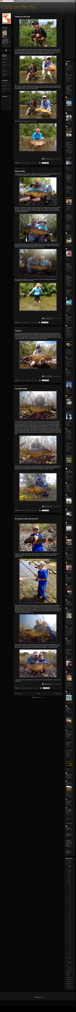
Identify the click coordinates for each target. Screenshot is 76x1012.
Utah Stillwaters (68, 497)
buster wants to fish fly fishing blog (69, 216)
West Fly (4, 62)
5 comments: (35, 510)
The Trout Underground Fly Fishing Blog (69, 472)
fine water (68, 761)
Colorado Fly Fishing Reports (69, 611)
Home (38, 693)
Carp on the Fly (18, 7)
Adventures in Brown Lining (69, 318)
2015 (68, 862)
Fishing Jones (68, 371)
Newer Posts (18, 693)
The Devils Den (6, 88)
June (70, 877)
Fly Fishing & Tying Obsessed (69, 587)
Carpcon (18, 331)
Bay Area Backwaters (69, 525)
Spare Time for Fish (69, 640)
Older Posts (58, 693)
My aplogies (68, 777)
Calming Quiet (69, 604)
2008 (68, 983)
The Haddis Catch (69, 650)
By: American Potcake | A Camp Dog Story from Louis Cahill (69, 435)
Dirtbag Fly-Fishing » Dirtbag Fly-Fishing (69, 176)
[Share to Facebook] (46, 163)
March (69, 962)
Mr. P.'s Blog (69, 299)
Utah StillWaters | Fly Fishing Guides (69, 277)
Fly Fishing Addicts (4, 75)
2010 (68, 979)
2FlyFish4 (68, 250)
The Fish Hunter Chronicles (69, 265)
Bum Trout (68, 564)
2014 (68, 970)
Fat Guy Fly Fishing (69, 674)
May (70, 881)
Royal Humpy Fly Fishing (69, 852)
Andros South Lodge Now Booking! (69, 92)
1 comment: (34, 322)
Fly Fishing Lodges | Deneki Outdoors (69, 87)
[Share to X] (45, 163)
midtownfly (69, 801)
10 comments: (35, 688)
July (70, 874)
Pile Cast (68, 65)
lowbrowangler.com (69, 743)
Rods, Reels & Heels (69, 659)
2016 (68, 860)
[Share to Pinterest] (48, 163)
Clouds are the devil (22, 17)
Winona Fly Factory (69, 290)
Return (67, 744)
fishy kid (68, 818)
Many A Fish (69, 341)
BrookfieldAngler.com (69, 412)
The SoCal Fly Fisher (68, 158)
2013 (68, 972)
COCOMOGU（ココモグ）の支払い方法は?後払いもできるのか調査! (69, 149)
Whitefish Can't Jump (69, 187)
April (70, 957)
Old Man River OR (68, 602)
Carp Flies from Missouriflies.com (69, 144)
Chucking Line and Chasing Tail (69, 236)
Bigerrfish (68, 717)
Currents (68, 511)
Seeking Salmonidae (69, 828)
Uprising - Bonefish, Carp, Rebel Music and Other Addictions (69, 843)
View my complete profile (6, 45)
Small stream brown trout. (69, 456)
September (69, 871)
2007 (68, 985)
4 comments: (35, 162)
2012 (68, 974)
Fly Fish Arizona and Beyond (69, 834)
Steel (67, 538)
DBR (3, 91)
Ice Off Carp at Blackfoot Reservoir (69, 268)
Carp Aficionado (69, 381)
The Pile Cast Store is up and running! (69, 68)
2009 (68, 981)
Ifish (3, 68)
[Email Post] (40, 162)
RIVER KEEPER (68, 708)
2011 (68, 977)
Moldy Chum (69, 823)
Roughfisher (69, 577)
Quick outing (20, 171)
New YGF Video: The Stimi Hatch (68, 489)
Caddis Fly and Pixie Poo (69, 784)
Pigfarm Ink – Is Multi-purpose (69, 754)
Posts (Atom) (41, 697)
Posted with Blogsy (57, 158)
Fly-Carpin (68, 114)
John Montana (23, 162)
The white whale (21, 389)
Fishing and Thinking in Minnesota (69, 129)
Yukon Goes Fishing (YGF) (69, 485)
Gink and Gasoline (68, 431)
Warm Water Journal (69, 775)
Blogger (41, 997)
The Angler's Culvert (69, 398)
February (69, 967)
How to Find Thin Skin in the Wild (68, 79)
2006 (68, 987)
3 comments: (35, 380)
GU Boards (5, 82)
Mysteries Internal (68, 694)
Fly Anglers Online (5, 71)
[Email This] (42, 163)
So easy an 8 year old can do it (26, 519)
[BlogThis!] (44, 163)
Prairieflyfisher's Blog (69, 810)
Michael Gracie (68, 226)
